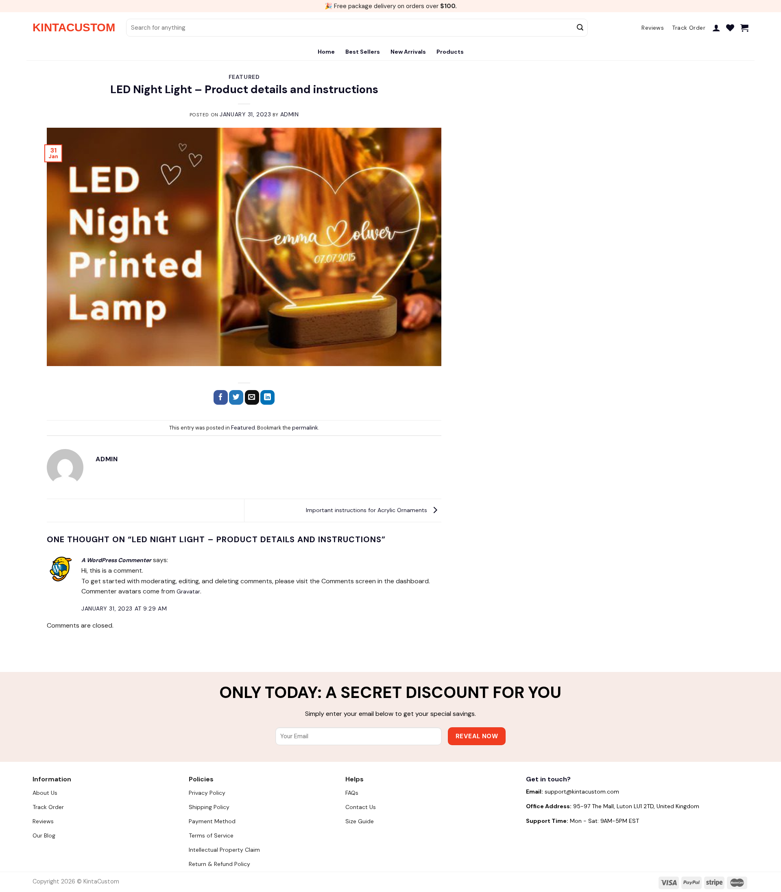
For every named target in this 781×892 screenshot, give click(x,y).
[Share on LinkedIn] (267, 397)
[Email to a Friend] (252, 397)
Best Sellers (362, 51)
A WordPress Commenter (116, 560)
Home (326, 51)
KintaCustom (73, 27)
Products (450, 51)
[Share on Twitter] (236, 397)
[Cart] (744, 28)
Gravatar (188, 591)
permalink (305, 427)
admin (289, 114)
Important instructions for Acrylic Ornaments (367, 510)
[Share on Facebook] (221, 397)
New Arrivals (408, 51)
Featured (244, 77)
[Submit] (580, 28)
